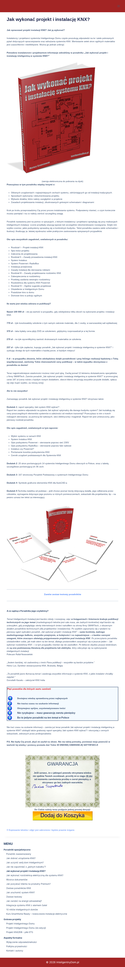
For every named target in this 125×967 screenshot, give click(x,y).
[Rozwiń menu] (118, 6)
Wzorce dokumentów (16, 879)
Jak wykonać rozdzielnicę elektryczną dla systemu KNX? (34, 875)
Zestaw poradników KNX (18, 888)
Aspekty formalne (13, 937)
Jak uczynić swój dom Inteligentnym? (25, 862)
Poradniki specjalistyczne (17, 849)
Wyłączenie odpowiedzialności (21, 942)
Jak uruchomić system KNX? (20, 892)
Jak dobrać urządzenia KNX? (21, 858)
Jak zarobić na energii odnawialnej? (24, 901)
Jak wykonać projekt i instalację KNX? (26, 871)
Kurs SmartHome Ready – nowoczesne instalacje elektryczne (36, 913)
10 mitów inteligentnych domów (22, 909)
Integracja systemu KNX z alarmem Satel (26, 905)
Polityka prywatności (16, 946)
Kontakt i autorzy (14, 950)
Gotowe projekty (12, 919)
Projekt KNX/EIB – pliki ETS (19, 932)
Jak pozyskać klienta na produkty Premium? (28, 884)
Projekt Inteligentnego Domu (20, 923)
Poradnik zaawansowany (18, 854)
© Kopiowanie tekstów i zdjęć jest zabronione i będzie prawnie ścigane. (41, 830)
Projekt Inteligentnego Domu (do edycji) (26, 928)
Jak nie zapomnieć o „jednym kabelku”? (26, 866)
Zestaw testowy (14, 896)
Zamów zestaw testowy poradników (62, 594)
